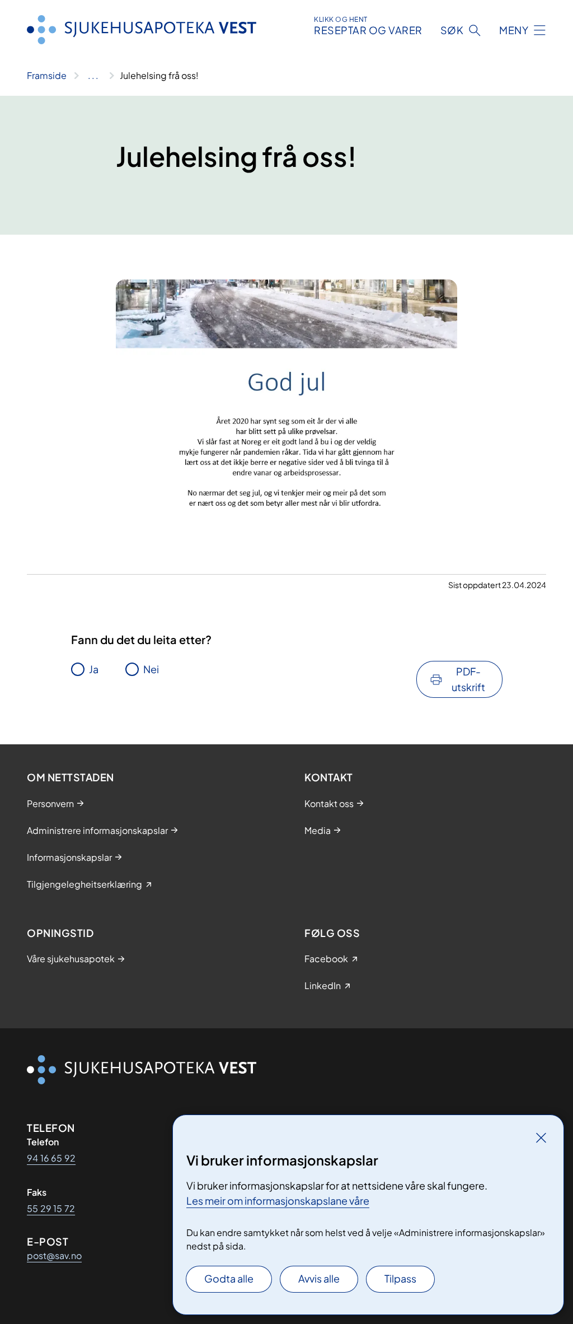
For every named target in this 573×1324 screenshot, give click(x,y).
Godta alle (228, 1278)
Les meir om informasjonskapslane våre (277, 1200)
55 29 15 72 (51, 1208)
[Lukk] (541, 1137)
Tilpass (400, 1278)
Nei (151, 669)
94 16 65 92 (51, 1158)
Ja (93, 669)
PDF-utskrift (468, 679)
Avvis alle (319, 1278)
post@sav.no (54, 1255)
